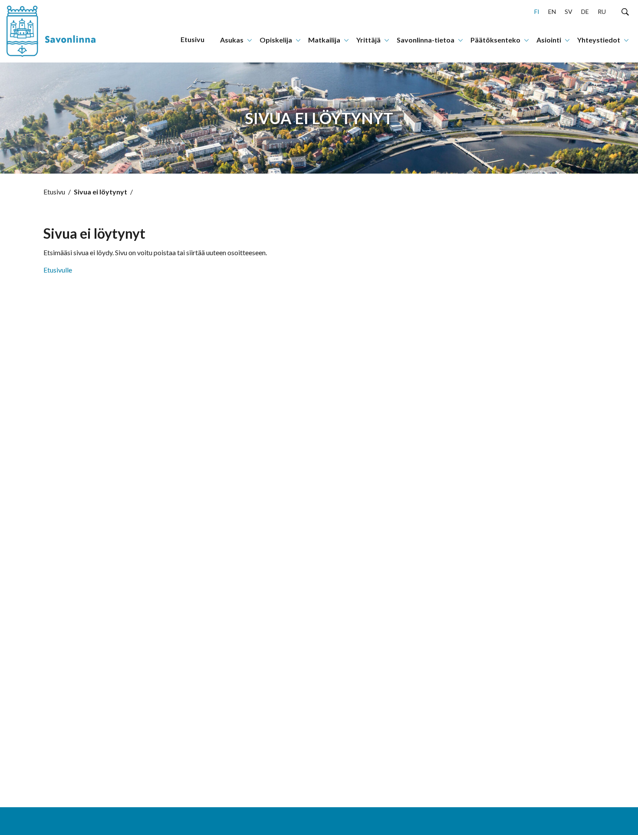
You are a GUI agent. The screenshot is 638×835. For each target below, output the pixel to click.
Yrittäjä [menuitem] (368, 40)
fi (536, 11)
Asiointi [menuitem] (548, 40)
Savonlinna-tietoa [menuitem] (425, 40)
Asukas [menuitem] (231, 40)
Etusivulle (57, 270)
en (552, 11)
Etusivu (54, 191)
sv (568, 11)
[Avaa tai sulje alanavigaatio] (249, 39)
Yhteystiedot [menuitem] (598, 40)
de (585, 11)
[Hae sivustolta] (625, 11)
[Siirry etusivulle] (59, 31)
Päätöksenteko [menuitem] (495, 40)
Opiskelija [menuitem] (276, 40)
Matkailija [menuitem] (324, 40)
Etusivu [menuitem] (192, 39)
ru (602, 11)
